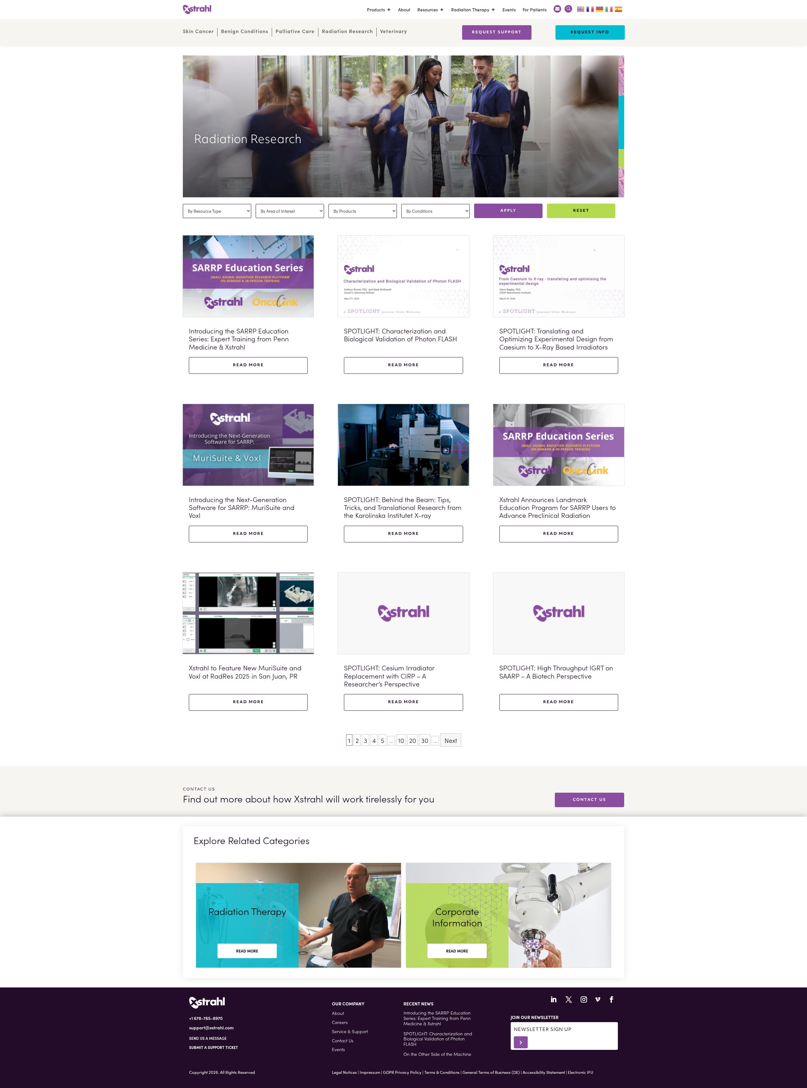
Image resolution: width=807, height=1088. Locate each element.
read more (248, 365)
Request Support (497, 32)
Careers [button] (340, 1022)
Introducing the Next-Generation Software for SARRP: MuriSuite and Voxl (241, 507)
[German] (600, 8)
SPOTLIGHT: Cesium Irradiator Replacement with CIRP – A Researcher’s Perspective (389, 675)
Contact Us (589, 800)
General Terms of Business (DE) (491, 1072)
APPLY (508, 211)
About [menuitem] (404, 9)
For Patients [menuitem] (535, 9)
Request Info (590, 32)
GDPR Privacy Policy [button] (402, 1072)
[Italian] (609, 8)
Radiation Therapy (247, 910)
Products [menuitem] (376, 9)
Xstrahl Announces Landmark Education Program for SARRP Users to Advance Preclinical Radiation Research (557, 511)
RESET (581, 211)
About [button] (338, 1013)
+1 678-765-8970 (206, 1018)
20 (412, 740)
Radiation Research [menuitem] (347, 31)
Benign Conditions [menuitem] (244, 31)
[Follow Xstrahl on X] (568, 999)
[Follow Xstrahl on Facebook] (611, 999)
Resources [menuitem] (427, 9)
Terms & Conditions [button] (442, 1072)
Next (450, 740)
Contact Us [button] (342, 1040)
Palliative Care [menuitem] (295, 31)
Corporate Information (457, 916)
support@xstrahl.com (211, 1027)
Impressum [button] (370, 1072)
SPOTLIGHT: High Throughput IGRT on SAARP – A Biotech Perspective (556, 671)
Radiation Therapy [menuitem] (470, 9)
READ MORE (247, 950)
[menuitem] (557, 9)
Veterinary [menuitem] (393, 31)
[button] (213, 1047)
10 (401, 740)
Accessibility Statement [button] (544, 1072)
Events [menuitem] (509, 9)
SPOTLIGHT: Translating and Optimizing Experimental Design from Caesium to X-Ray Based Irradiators (556, 338)
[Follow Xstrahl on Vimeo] (598, 999)
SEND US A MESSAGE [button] (208, 1038)
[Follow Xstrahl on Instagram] (584, 999)
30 (424, 740)
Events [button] (338, 1049)
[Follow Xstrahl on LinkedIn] (553, 999)
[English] (581, 8)
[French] (590, 8)
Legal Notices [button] (344, 1072)
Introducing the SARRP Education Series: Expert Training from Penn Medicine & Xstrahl (239, 338)
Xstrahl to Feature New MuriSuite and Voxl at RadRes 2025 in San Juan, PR (245, 671)
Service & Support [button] (350, 1031)
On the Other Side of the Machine (437, 1054)
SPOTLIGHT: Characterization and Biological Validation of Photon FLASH (400, 334)
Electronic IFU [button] (580, 1072)
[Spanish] (619, 8)
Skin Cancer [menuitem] (198, 31)
